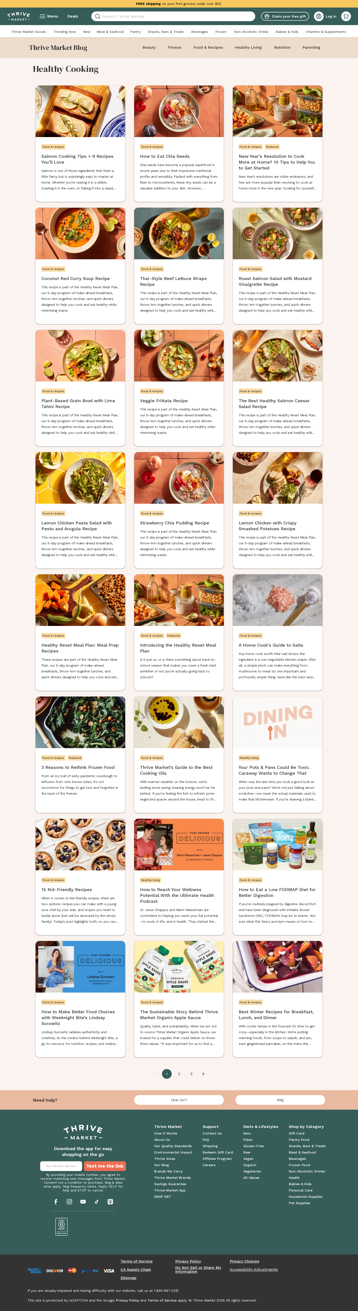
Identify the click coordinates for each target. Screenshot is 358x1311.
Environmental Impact (173, 1152)
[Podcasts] (110, 1202)
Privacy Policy (188, 1261)
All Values (251, 1178)
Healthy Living (248, 47)
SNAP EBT (162, 1197)
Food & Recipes (208, 47)
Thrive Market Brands (172, 1178)
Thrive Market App (170, 1190)
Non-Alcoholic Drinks (251, 32)
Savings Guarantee (170, 1184)
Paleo (248, 1140)
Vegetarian (252, 1171)
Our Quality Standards (173, 1146)
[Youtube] (83, 1202)
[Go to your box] (346, 16)
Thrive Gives (164, 1159)
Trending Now (64, 32)
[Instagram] (69, 1202)
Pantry (135, 32)
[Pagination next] (203, 1073)
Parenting (311, 47)
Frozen (220, 32)
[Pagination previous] (155, 1073)
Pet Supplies (299, 1203)
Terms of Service (137, 1261)
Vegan (248, 1159)
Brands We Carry (168, 1171)
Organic (249, 1165)
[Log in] (319, 16)
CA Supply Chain (136, 1270)
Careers (209, 1165)
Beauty (149, 47)
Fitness (174, 47)
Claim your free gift (289, 16)
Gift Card (296, 1133)
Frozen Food (299, 1165)
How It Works (165, 1133)
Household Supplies (305, 1197)
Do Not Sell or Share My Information (198, 1270)
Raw (246, 1152)
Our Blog (161, 1165)
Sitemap (128, 1278)
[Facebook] (56, 1202)
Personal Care (300, 1190)
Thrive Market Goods (28, 32)
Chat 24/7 (179, 1100)
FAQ (280, 1100)
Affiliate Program (217, 1159)
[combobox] (173, 16)
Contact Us (212, 1133)
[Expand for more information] (226, 4)
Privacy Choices (244, 1261)
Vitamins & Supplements (326, 32)
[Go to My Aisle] (18, 16)
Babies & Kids (287, 32)
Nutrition (282, 47)
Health (294, 1178)
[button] (346, 16)
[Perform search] (96, 16)
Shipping (210, 1146)
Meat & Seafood (110, 32)
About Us (162, 1140)
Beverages (199, 32)
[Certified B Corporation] (61, 1226)
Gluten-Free (253, 1146)
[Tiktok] (97, 1202)
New (86, 32)
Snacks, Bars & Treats (166, 32)
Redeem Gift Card (218, 1152)
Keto (247, 1133)
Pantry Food (299, 1140)
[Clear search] (253, 16)
